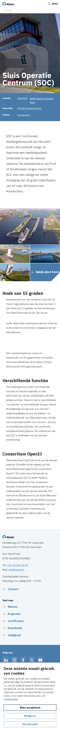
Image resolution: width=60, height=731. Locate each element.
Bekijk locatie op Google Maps (41, 100)
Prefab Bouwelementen (29, 108)
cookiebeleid (11, 699)
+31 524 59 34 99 (17, 565)
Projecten (8, 10)
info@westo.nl (16, 569)
